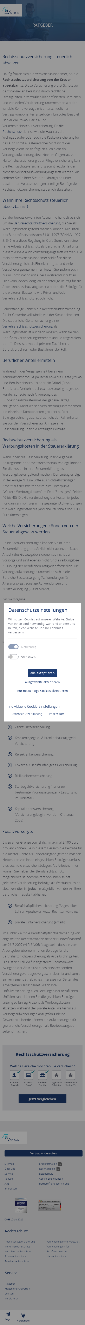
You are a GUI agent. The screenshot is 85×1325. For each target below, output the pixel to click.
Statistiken (28, 657)
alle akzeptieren (42, 673)
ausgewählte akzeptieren (42, 682)
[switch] (13, 656)
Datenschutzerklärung (27, 714)
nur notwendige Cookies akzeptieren (42, 691)
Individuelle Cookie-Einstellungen (34, 706)
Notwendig (28, 647)
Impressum (57, 714)
